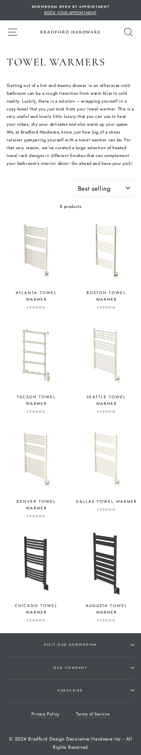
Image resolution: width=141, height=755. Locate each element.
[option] (70, 10)
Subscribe (70, 690)
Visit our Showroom (70, 644)
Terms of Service (93, 714)
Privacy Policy (45, 714)
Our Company (70, 667)
